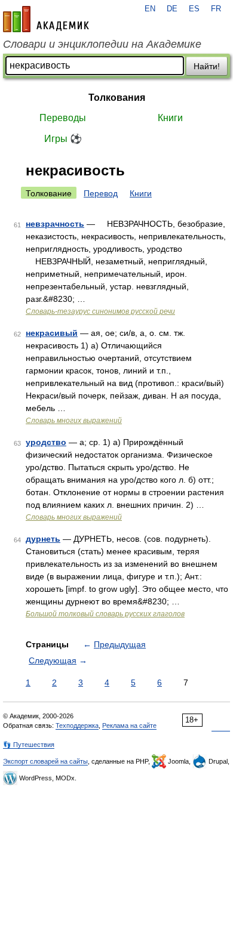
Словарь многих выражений (74, 420)
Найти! (207, 66)
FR (216, 9)
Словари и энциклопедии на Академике (102, 44)
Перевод (101, 193)
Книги (170, 118)
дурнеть (43, 539)
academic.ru (46, 19)
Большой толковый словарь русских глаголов (105, 614)
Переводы (62, 118)
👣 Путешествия (28, 744)
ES (194, 9)
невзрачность (55, 224)
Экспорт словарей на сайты (45, 761)
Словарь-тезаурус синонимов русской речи (100, 311)
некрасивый (52, 333)
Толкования (116, 97)
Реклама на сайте (129, 725)
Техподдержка (77, 725)
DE (172, 9)
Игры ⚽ (63, 139)
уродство (46, 442)
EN (150, 9)
